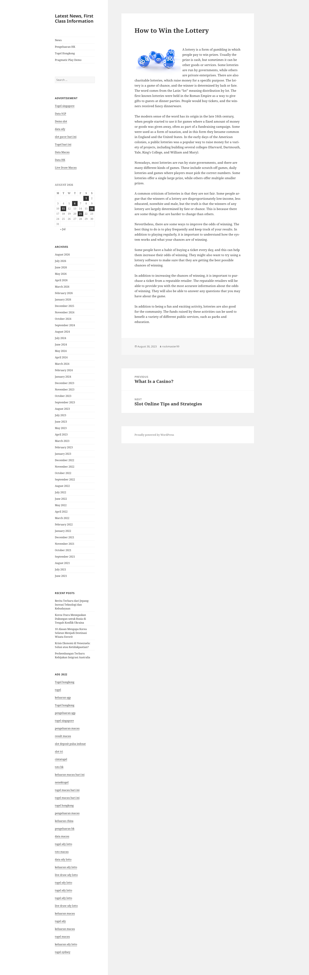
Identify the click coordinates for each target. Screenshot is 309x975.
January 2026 (63, 299)
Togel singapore (65, 106)
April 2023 (61, 434)
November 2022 (64, 466)
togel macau (62, 936)
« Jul (63, 229)
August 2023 (62, 409)
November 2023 (64, 389)
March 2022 (62, 518)
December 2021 (64, 537)
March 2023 (62, 441)
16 (91, 208)
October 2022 (63, 473)
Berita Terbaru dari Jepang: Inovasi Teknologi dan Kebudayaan (72, 604)
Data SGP (60, 113)
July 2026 (60, 261)
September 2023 (65, 402)
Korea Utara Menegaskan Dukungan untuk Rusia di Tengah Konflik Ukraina (70, 618)
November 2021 (64, 544)
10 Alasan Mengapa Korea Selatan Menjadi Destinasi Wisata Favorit (71, 633)
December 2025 (64, 306)
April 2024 (61, 357)
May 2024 (61, 351)
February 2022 (64, 524)
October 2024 (63, 319)
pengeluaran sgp (65, 713)
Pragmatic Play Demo (68, 60)
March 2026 (62, 286)
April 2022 (61, 511)
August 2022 (62, 486)
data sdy (60, 129)
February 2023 (64, 447)
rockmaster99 (170, 346)
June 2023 (61, 421)
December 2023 (64, 383)
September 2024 (65, 325)
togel (58, 690)
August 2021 (62, 563)
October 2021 (63, 550)
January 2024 (63, 376)
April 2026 (61, 280)
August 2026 (62, 254)
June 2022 (61, 499)
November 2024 (64, 312)
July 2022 (60, 492)
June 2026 (61, 267)
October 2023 (63, 396)
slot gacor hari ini (65, 137)
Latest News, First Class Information (74, 18)
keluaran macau (65, 929)
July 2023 (60, 415)
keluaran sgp (63, 697)
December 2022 (64, 460)
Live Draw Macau (66, 167)
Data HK (60, 160)
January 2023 (63, 454)
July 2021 (60, 569)
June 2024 (61, 344)
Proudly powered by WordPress (154, 435)
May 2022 (61, 505)
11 (63, 208)
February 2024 (64, 370)
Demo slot (61, 121)
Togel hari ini (63, 144)
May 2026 (61, 274)
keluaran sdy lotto (66, 944)
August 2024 (62, 331)
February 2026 (64, 293)
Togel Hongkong (65, 53)
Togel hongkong (64, 682)
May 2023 (61, 428)
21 (80, 213)
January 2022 (63, 531)
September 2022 (65, 479)
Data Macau (62, 152)
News (58, 40)
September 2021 (65, 556)
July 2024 (60, 338)
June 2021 (61, 576)
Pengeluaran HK (65, 47)
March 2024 (62, 364)
